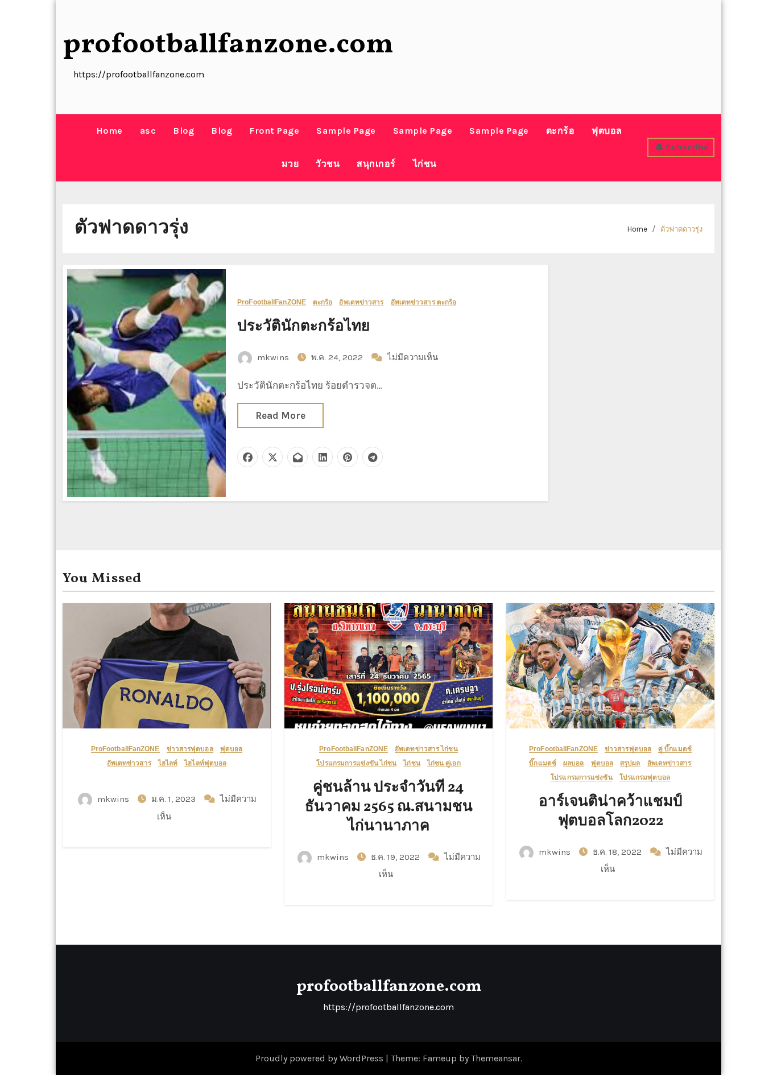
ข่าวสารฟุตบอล (190, 749)
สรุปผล (630, 763)
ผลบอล (573, 763)
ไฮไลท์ (168, 763)
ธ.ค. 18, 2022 (618, 852)
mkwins (273, 357)
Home (109, 130)
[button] (67, 147)
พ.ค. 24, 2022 (338, 357)
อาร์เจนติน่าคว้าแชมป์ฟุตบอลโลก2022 (611, 811)
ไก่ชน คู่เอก (444, 763)
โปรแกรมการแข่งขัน (582, 777)
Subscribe (687, 147)
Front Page (274, 130)
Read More (280, 415)
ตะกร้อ (560, 130)
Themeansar (495, 1058)
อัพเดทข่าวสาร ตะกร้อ (424, 302)
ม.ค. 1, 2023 (174, 799)
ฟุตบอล (607, 130)
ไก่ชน (425, 163)
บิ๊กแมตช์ (542, 763)
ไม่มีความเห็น (412, 357)
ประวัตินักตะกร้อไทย (303, 326)
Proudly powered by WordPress (320, 1058)
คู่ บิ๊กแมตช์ (675, 749)
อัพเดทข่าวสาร (361, 302)
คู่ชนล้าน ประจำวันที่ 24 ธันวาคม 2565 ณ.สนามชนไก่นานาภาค (389, 807)
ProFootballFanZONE (271, 302)
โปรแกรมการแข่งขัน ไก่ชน (356, 763)
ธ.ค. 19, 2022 (396, 857)
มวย (290, 163)
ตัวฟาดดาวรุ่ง (681, 229)
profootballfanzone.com (228, 45)
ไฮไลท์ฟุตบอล (205, 763)
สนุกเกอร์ (376, 163)
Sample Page (346, 130)
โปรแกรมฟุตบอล (644, 777)
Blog (183, 130)
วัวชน (328, 163)
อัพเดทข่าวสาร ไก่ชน (426, 749)
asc (148, 130)
